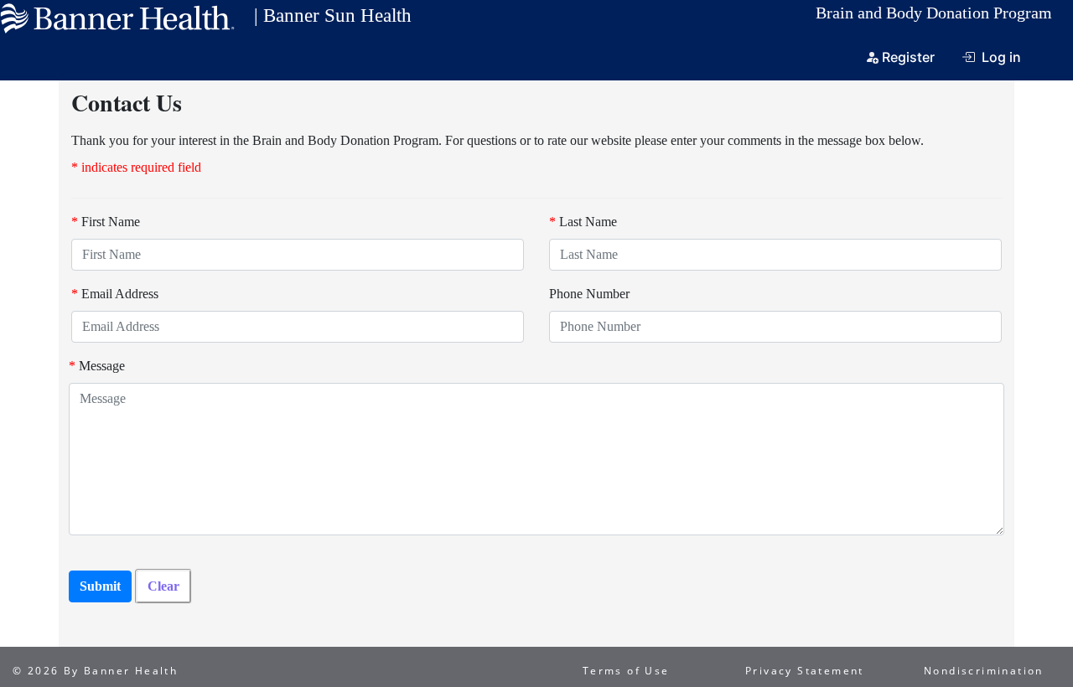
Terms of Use (626, 671)
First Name (105, 221)
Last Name (583, 221)
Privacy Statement (804, 671)
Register (908, 57)
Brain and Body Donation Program (934, 12)
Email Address (114, 294)
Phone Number (589, 294)
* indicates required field (136, 167)
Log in (1001, 57)
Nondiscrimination (984, 671)
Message (97, 366)
